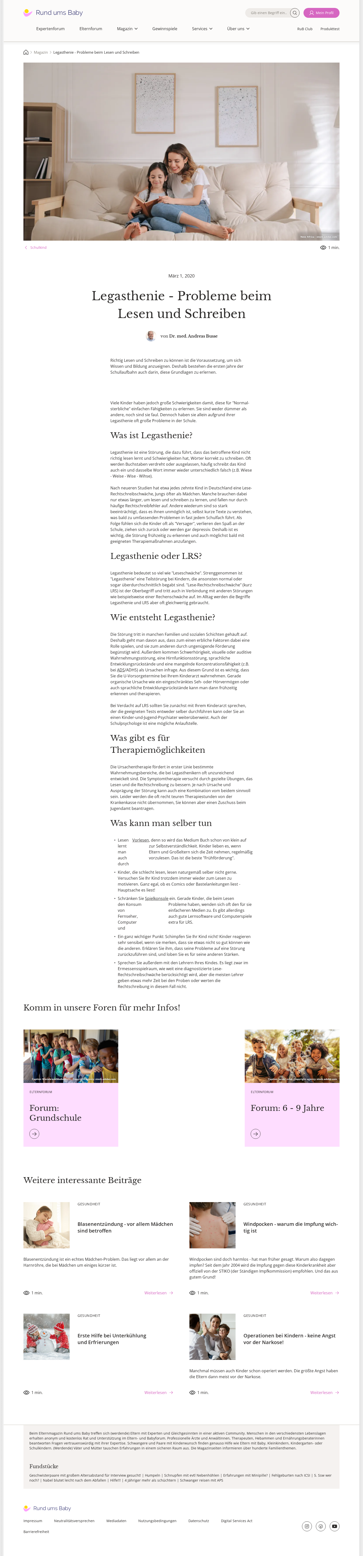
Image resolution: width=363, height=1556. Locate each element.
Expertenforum (50, 28)
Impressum (32, 1520)
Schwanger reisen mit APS (201, 1480)
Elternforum (91, 28)
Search (295, 13)
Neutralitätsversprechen (74, 1520)
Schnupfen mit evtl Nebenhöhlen (191, 1475)
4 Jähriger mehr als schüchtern (150, 1480)
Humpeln (152, 1475)
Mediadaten (116, 1520)
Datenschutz (198, 1520)
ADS (121, 670)
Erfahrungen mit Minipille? (245, 1475)
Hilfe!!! (115, 1480)
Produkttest (330, 28)
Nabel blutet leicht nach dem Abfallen (74, 1480)
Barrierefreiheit (36, 1531)
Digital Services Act (236, 1520)
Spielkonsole (156, 898)
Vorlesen (140, 840)
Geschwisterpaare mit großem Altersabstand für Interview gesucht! (85, 1475)
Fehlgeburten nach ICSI (291, 1475)
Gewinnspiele (164, 28)
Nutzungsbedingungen (157, 1520)
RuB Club (305, 28)
